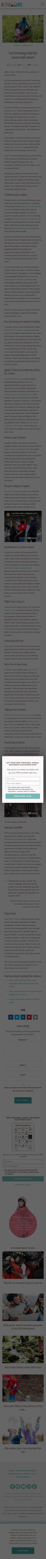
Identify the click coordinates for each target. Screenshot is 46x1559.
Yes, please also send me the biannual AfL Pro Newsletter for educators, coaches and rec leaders (22, 789)
